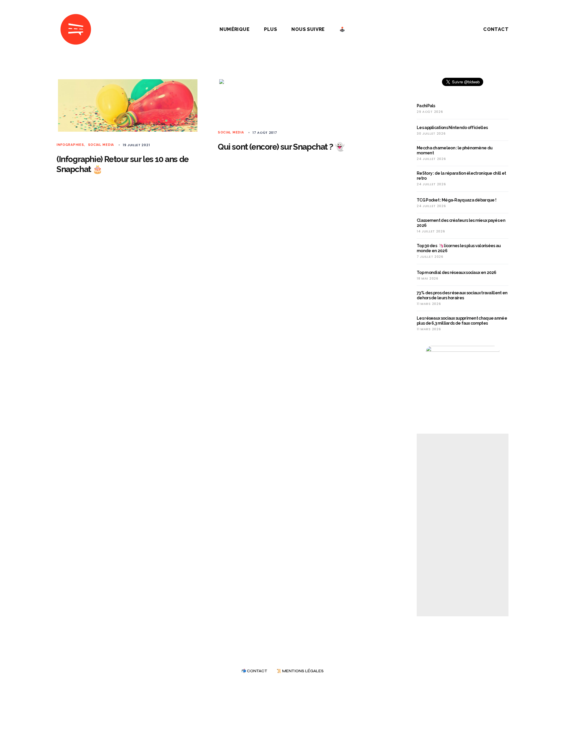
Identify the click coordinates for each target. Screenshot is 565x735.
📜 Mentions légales (300, 671)
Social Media (101, 144)
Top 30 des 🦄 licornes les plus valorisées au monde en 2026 (459, 248)
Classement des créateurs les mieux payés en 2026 (461, 223)
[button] (453, 29)
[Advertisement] (463, 525)
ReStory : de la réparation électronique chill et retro (461, 176)
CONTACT (495, 29)
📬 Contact (254, 671)
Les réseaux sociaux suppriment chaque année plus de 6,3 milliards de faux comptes (462, 321)
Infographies (70, 144)
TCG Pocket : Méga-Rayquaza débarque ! (456, 200)
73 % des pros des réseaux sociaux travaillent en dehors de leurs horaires (462, 295)
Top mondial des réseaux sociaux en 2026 (456, 272)
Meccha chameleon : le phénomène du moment (454, 150)
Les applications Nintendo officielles (452, 127)
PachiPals (426, 105)
